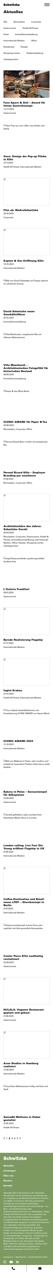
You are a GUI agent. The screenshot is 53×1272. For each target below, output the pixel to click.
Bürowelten (19, 21)
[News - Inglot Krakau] (26, 672)
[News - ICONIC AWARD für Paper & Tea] (26, 403)
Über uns (8, 1175)
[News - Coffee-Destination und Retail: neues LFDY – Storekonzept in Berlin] (26, 880)
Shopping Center (11, 53)
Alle (5, 21)
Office (34, 40)
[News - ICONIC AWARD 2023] (26, 722)
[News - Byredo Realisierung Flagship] (26, 621)
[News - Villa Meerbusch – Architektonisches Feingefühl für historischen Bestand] (26, 346)
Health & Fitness (30, 28)
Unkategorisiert (10, 59)
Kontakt (7, 1185)
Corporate (36, 21)
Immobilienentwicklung (26, 34)
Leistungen (9, 1170)
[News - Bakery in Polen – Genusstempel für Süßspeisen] (26, 773)
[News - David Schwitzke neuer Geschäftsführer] (26, 292)
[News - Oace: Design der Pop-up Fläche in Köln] (26, 137)
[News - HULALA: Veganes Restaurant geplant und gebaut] (26, 991)
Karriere (7, 1180)
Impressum (8, 1257)
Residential (8, 46)
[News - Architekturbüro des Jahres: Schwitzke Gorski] (26, 507)
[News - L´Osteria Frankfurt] (26, 570)
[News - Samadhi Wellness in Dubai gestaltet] (26, 1098)
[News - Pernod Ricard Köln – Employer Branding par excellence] (26, 454)
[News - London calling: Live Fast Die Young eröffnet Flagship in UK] (26, 827)
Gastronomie (9, 28)
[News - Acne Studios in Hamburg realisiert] (26, 1044)
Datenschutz (21, 1257)
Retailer (24, 46)
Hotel (6, 34)
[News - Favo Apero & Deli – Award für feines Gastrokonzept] (26, 84)
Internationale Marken (14, 40)
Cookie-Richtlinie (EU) (38, 1257)
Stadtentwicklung (34, 53)
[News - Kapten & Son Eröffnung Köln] (26, 242)
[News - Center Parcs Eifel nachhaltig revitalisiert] (26, 937)
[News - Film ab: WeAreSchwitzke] (26, 191)
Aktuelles (8, 1165)
